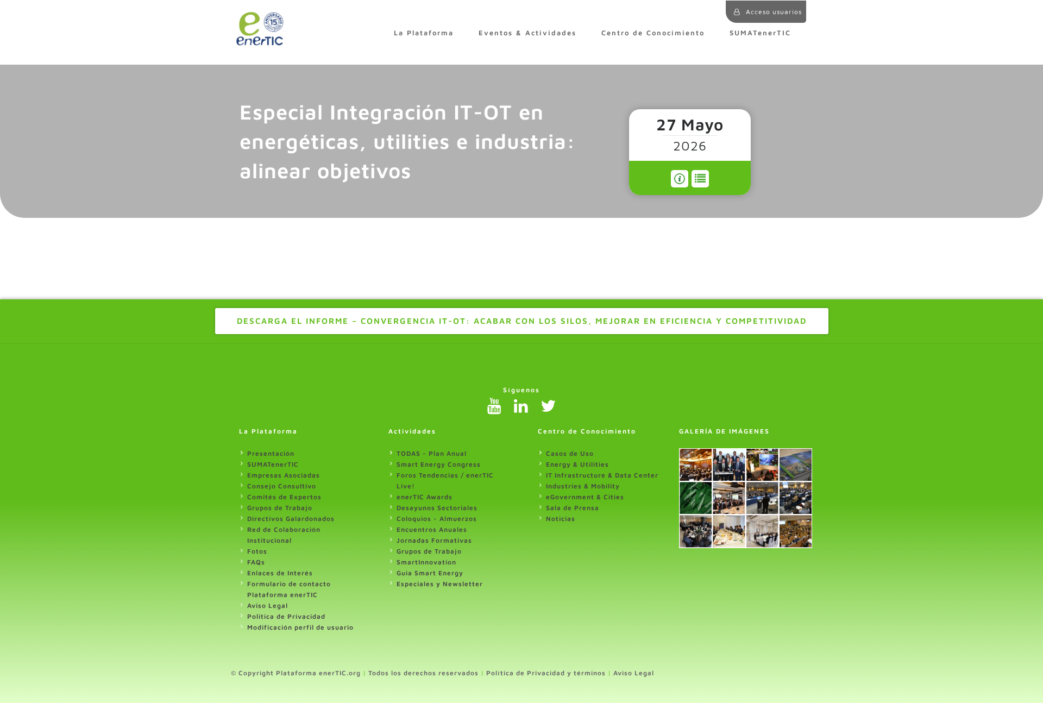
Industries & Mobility (583, 486)
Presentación (270, 453)
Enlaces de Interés (280, 573)
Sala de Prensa (572, 508)
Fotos (257, 551)
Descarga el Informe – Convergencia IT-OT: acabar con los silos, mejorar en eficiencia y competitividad (522, 320)
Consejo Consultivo (281, 486)
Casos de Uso (570, 453)
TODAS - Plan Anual (432, 453)
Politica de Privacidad (286, 616)
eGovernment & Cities (585, 497)
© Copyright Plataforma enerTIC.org (296, 673)
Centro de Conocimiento (653, 33)
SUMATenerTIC (760, 33)
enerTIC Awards (425, 497)
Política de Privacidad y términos (546, 673)
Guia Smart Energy (430, 573)
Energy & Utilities (577, 464)
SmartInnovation (426, 562)
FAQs (256, 562)
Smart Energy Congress (439, 464)
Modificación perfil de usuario (300, 627)
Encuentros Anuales (432, 529)
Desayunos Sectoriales (437, 508)
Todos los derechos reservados (423, 673)
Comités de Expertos (284, 497)
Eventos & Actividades (527, 33)
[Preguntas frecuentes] (679, 178)
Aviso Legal (267, 605)
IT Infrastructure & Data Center (602, 475)
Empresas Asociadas (283, 475)
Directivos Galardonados (291, 518)
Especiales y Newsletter (440, 584)
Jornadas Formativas (434, 540)
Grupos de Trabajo (279, 508)
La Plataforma (424, 33)
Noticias (560, 518)
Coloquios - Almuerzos (437, 518)
